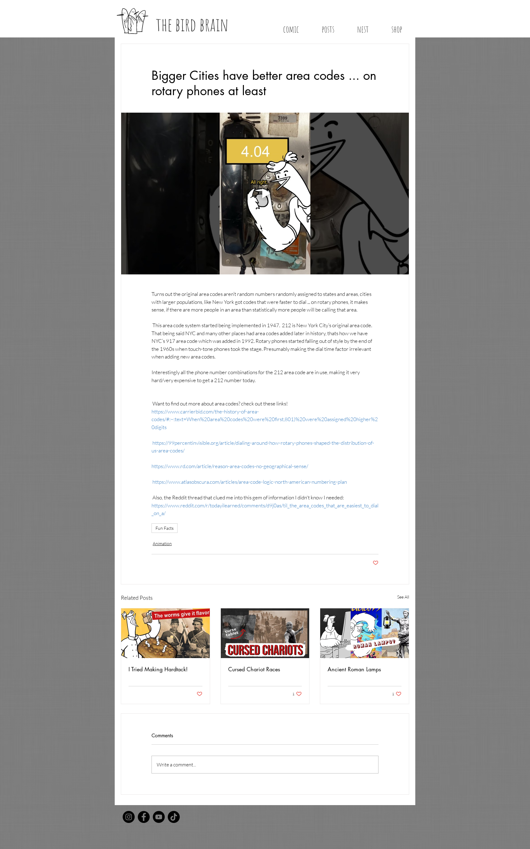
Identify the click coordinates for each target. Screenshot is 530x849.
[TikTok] (174, 817)
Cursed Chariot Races (254, 669)
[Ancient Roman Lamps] (364, 633)
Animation (162, 543)
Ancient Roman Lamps (354, 669)
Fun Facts (165, 528)
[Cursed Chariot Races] (265, 633)
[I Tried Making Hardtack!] (165, 633)
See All (403, 596)
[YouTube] (159, 817)
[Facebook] (144, 817)
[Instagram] (129, 817)
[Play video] (265, 194)
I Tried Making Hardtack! (158, 669)
